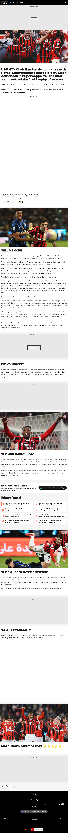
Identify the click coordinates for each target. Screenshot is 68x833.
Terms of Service (13, 804)
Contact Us (6, 804)
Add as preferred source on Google (53, 488)
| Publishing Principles (51, 17)
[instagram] (37, 799)
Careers (28, 804)
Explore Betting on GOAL (8, 21)
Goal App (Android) (36, 804)
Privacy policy (22, 804)
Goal (11, 818)
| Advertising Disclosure (41, 17)
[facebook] (30, 799)
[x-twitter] (34, 799)
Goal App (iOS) (45, 804)
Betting (58, 804)
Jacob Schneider (6, 66)
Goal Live (53, 804)
